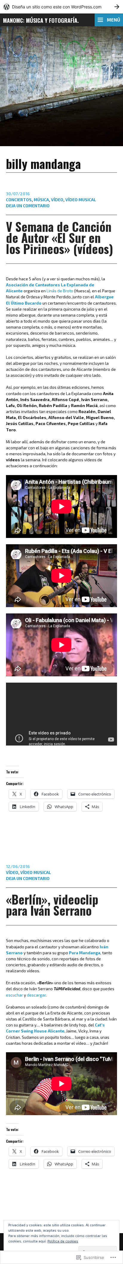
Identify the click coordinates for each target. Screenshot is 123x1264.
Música (41, 199)
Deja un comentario (28, 205)
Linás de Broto (60, 290)
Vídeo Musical (80, 199)
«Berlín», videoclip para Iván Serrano (52, 904)
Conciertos (19, 199)
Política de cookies (62, 1241)
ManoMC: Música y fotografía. (41, 20)
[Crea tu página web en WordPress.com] (61, 6)
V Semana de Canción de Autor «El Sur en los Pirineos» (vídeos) (59, 237)
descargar (36, 995)
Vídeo (57, 199)
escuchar (14, 995)
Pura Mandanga (84, 952)
